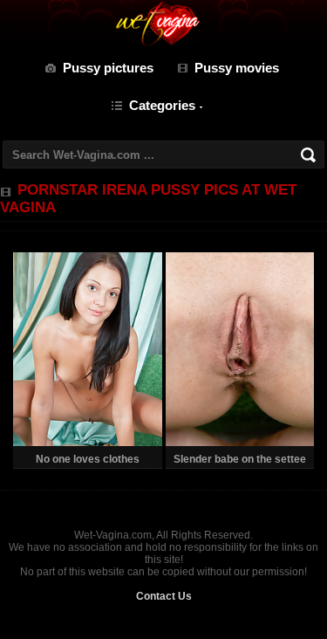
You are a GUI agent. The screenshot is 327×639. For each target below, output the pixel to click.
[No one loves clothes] (87, 442)
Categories (162, 105)
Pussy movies (236, 67)
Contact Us (164, 596)
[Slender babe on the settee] (240, 442)
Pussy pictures (108, 67)
